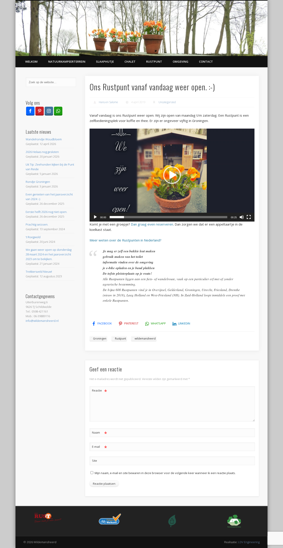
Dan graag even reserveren (152, 224)
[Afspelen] (95, 217)
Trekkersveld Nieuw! (39, 272)
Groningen (99, 338)
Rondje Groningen (38, 182)
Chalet (130, 62)
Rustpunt (154, 62)
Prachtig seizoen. (37, 224)
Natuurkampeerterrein (66, 62)
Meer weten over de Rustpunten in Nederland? (125, 240)
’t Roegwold (33, 237)
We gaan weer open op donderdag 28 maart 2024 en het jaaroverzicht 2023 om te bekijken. (48, 254)
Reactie (99, 391)
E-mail (99, 447)
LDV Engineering (249, 542)
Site (94, 461)
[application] (172, 175)
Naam (99, 433)
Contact (206, 62)
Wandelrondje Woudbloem (44, 139)
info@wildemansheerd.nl (42, 321)
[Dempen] (241, 217)
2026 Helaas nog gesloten (42, 152)
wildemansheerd (145, 338)
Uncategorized (167, 102)
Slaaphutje (105, 62)
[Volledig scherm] (249, 217)
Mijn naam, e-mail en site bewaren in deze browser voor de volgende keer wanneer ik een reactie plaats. (165, 473)
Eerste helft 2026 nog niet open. (46, 212)
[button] (172, 175)
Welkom (31, 62)
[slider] (168, 217)
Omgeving (180, 62)
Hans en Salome (108, 102)
